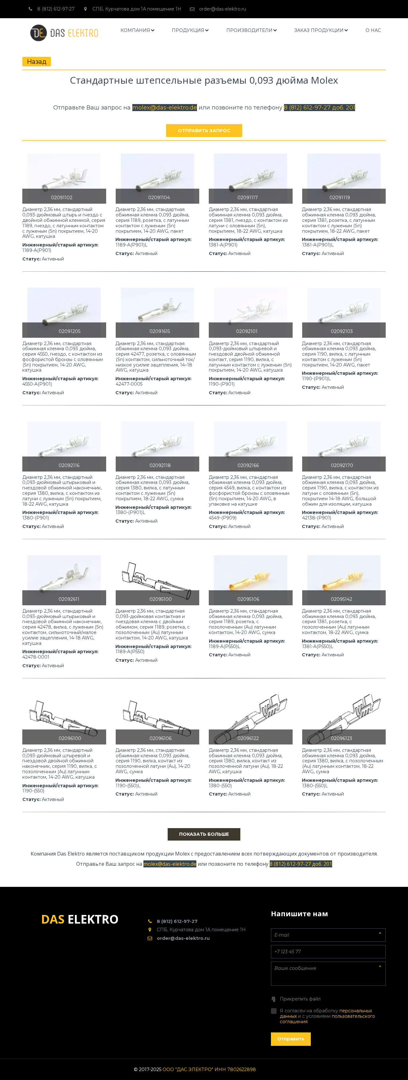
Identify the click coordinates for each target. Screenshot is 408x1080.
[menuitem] (138, 30)
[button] (138, 30)
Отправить (290, 1039)
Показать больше (204, 834)
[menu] (251, 30)
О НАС (373, 30)
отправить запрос (204, 130)
